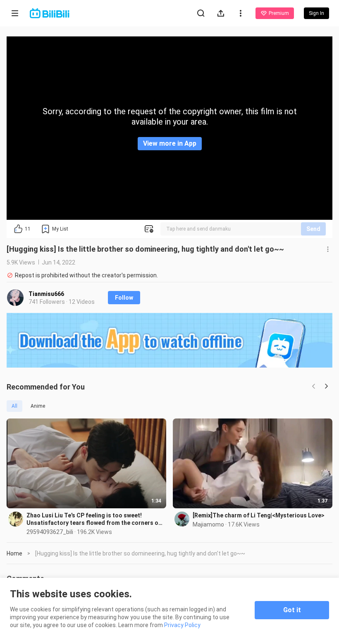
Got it (292, 610)
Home (14, 553)
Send (313, 229)
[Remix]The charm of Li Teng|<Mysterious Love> (259, 515)
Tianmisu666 (46, 294)
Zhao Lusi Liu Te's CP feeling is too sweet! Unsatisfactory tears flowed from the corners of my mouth (93, 519)
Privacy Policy (182, 625)
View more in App (169, 143)
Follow (124, 297)
